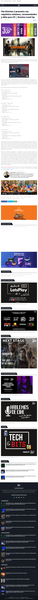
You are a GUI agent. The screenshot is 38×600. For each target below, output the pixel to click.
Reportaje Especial (4, 275)
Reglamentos (22, 598)
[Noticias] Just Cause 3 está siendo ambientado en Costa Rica (16, 573)
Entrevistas (13, 274)
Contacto (14, 1)
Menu (3, 5)
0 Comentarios (8, 20)
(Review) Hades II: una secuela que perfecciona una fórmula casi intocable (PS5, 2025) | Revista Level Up (21, 522)
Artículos (6, 274)
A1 (3, 8)
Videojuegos (18, 198)
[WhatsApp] (14, 201)
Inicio (2, 1)
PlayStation (29, 274)
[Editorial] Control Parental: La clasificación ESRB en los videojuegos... (18, 579)
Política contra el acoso (29, 598)
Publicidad (19, 1)
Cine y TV (10, 274)
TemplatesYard (17, 597)
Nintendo (18, 274)
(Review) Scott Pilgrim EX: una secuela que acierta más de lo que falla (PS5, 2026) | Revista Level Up (20, 528)
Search (34, 5)
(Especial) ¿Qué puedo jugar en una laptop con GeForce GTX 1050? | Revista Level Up (20, 567)
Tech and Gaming (8, 198)
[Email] (36, 20)
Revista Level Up (15, 168)
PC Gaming (25, 274)
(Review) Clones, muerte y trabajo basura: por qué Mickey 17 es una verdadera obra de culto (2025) (21, 516)
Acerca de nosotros (7, 1)
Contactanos (17, 598)
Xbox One (22, 198)
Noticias (21, 274)
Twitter (11, 169)
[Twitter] (35, 20)
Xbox (23, 275)
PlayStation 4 (3, 198)
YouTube (7, 169)
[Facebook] (33, 20)
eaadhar (27, 597)
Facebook (4, 169)
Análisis (2, 274)
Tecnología (13, 198)
